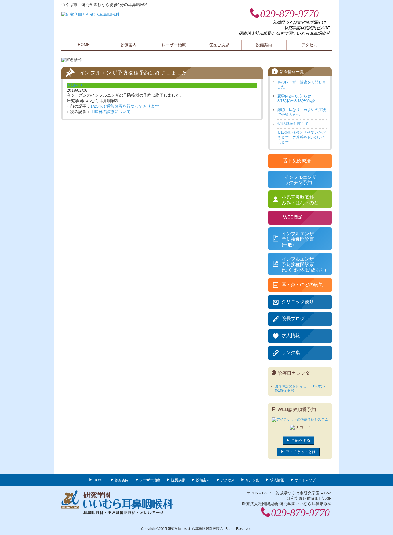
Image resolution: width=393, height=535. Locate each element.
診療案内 (129, 45)
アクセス (309, 45)
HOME (84, 44)
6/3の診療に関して (293, 123)
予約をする (300, 440)
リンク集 (252, 480)
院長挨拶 (178, 480)
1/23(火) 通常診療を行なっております (124, 106)
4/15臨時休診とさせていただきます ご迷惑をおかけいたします (301, 137)
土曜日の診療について (110, 111)
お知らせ (75, 85)
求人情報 (277, 480)
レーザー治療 (174, 45)
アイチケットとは (300, 452)
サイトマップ (305, 480)
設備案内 (264, 45)
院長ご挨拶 (219, 45)
